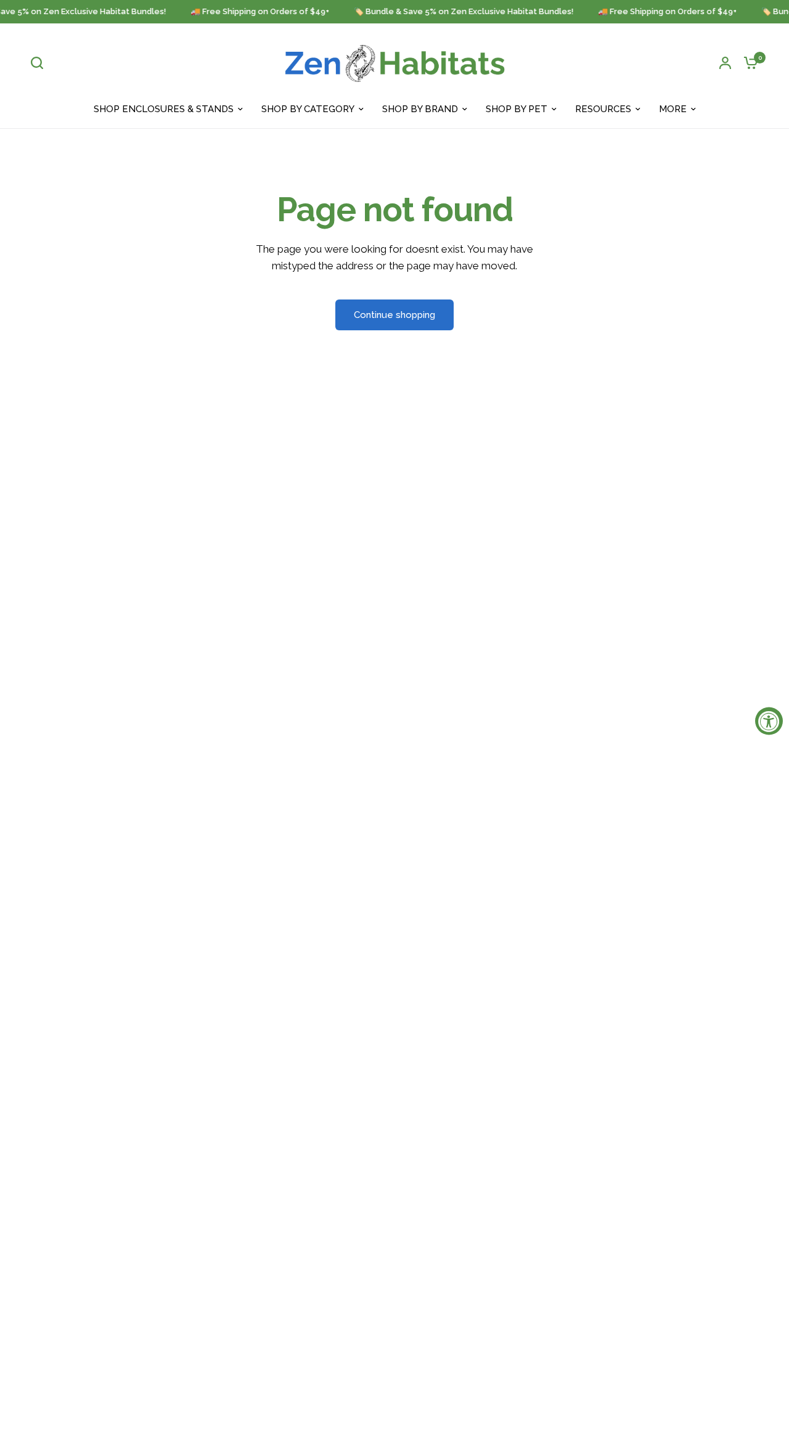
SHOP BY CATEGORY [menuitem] (307, 109)
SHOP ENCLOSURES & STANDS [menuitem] (164, 109)
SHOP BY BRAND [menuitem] (420, 109)
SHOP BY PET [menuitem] (516, 109)
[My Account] (725, 63)
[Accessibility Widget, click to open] (769, 721)
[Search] (40, 63)
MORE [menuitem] (673, 109)
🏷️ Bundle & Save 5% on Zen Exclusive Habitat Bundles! (458, 11)
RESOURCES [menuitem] (603, 109)
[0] (747, 63)
